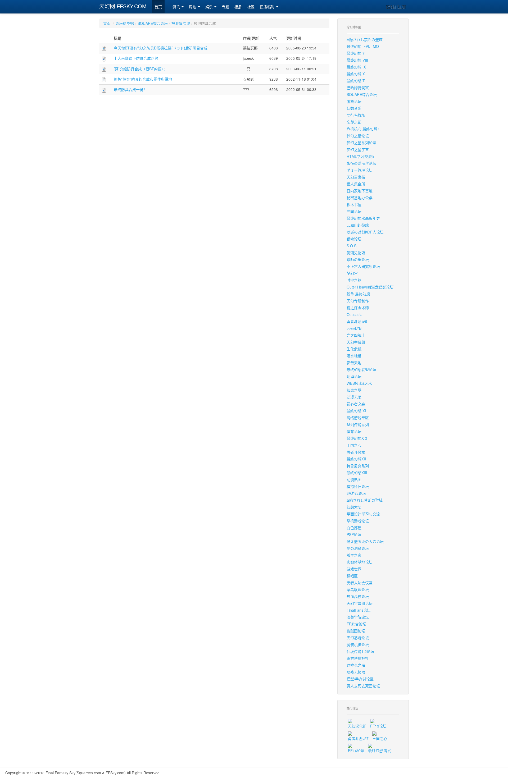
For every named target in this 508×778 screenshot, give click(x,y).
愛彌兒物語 (356, 252)
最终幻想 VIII (357, 60)
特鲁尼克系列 (358, 465)
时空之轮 (354, 280)
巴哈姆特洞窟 (358, 87)
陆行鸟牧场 (356, 115)
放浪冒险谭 (180, 23)
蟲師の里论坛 (358, 259)
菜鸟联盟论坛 (358, 589)
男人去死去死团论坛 (363, 685)
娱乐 (209, 7)
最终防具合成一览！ (130, 89)
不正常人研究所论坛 (363, 266)
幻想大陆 (354, 507)
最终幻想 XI (356, 410)
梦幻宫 (352, 273)
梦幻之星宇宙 (358, 149)
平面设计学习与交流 (363, 513)
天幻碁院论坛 (358, 637)
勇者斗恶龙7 (358, 738)
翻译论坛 (354, 376)
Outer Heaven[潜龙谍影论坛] (370, 287)
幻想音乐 (354, 108)
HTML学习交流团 (361, 156)
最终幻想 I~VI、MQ (363, 46)
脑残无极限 (356, 672)
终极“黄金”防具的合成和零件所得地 (143, 79)
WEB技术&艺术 (359, 383)
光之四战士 (356, 335)
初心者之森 (356, 403)
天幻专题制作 (358, 300)
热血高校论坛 (358, 596)
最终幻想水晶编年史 (363, 218)
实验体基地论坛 (360, 562)
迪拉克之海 (356, 665)
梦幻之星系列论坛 (361, 142)
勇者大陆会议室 (360, 582)
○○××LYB (354, 328)
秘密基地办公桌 (360, 197)
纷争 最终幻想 (358, 293)
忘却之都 (354, 122)
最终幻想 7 (356, 53)
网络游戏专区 (358, 417)
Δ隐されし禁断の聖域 (365, 39)
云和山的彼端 (358, 225)
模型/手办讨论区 (360, 678)
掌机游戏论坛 (358, 520)
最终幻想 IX (356, 67)
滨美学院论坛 (358, 617)
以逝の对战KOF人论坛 (365, 232)
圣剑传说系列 (358, 424)
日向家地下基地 (360, 190)
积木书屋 (354, 204)
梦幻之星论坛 (358, 135)
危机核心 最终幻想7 (363, 128)
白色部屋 (354, 527)
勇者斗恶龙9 (357, 321)
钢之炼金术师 (358, 307)
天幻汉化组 (357, 726)
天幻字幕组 (356, 342)
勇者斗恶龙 (356, 452)
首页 (158, 7)
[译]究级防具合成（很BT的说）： (140, 68)
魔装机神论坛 (358, 644)
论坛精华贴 (124, 23)
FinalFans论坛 (359, 610)
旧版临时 (268, 7)
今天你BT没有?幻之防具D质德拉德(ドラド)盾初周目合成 (160, 48)
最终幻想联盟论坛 (361, 369)
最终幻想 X (356, 73)
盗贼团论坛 (356, 630)
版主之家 (354, 555)
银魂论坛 (354, 238)
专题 (225, 7)
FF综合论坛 (356, 623)
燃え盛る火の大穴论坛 (365, 541)
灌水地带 (354, 355)
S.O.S (351, 245)
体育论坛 (354, 431)
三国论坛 (354, 211)
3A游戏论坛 (356, 493)
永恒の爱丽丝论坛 (361, 163)
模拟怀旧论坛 (358, 486)
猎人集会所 (356, 183)
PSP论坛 (354, 534)
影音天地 (354, 362)
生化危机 (354, 348)
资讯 (177, 7)
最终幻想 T (356, 80)
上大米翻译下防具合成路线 (136, 58)
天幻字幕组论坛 (360, 603)
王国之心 (354, 445)
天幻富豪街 (356, 177)
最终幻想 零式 (379, 750)
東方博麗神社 (358, 658)
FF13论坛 (378, 726)
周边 (193, 7)
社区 (251, 7)
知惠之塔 (354, 390)
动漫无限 (354, 397)
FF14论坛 (356, 750)
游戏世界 (354, 568)
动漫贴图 (354, 479)
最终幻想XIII (357, 472)
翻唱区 (352, 575)
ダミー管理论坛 (360, 170)
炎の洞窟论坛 (358, 548)
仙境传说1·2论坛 (360, 651)
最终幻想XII (356, 458)
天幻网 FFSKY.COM (123, 6)
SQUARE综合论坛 (153, 23)
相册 (238, 7)
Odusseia (354, 314)
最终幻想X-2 (357, 438)
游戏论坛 (354, 101)
